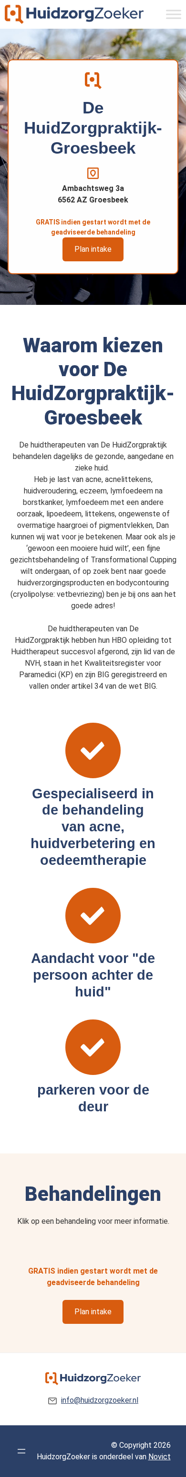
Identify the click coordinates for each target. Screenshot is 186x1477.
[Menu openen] (21, 1451)
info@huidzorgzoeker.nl (99, 1400)
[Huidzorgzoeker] (74, 14)
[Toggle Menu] (173, 14)
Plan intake (93, 249)
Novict (159, 1456)
